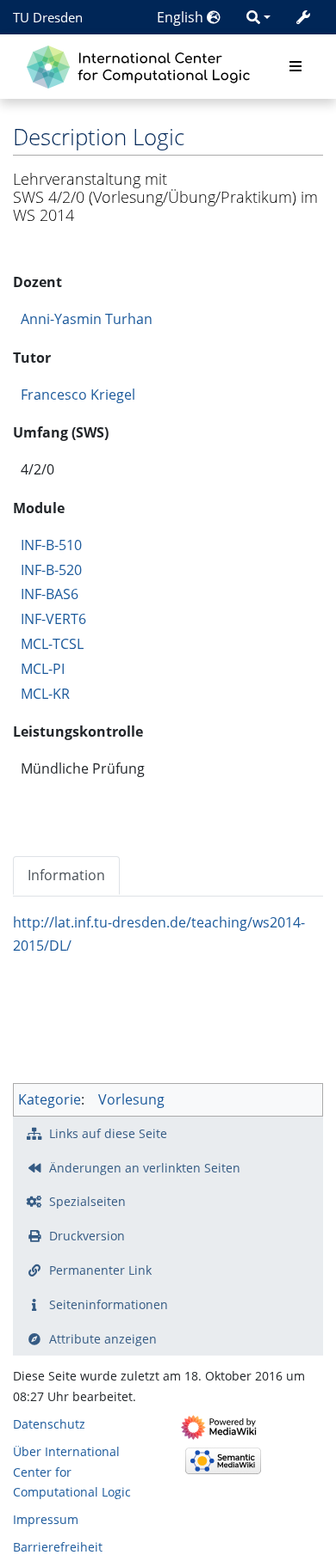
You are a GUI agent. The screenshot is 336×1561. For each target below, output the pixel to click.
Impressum (45, 1519)
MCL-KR (45, 693)
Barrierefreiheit (58, 1547)
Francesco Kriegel (78, 394)
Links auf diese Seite (108, 1133)
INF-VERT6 (53, 618)
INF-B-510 (51, 545)
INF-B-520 (51, 569)
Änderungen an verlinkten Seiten (144, 1168)
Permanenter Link (100, 1270)
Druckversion (87, 1235)
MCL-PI (43, 668)
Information (66, 875)
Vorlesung (131, 1099)
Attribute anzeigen (103, 1339)
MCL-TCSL (52, 643)
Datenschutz (49, 1424)
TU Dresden (48, 17)
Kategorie (49, 1099)
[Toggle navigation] (295, 67)
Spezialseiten (87, 1201)
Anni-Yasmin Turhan (86, 318)
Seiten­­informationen (108, 1304)
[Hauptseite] (142, 65)
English (182, 17)
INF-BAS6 (49, 594)
